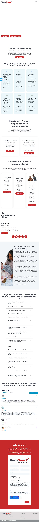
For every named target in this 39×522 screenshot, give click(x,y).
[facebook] (13, 236)
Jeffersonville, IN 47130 (6, 221)
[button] (1, 79)
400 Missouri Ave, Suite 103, (11, 219)
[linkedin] (16, 236)
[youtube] (22, 236)
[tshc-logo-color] (6, 0)
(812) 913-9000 (7, 223)
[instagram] (19, 236)
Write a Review (34, 392)
